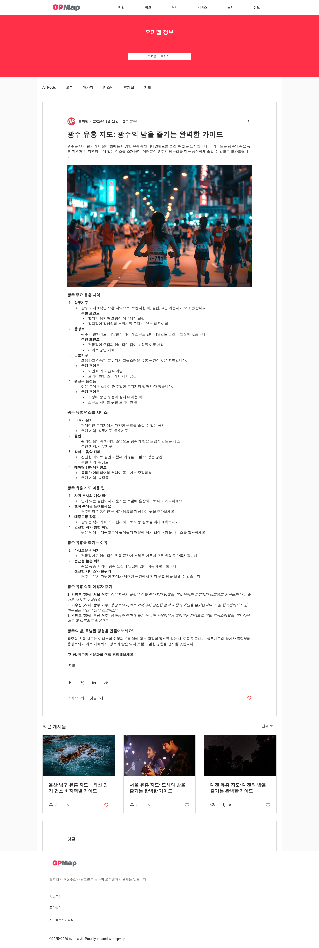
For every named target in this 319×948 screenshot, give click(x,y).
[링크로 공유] (106, 682)
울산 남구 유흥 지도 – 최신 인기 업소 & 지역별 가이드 (78, 787)
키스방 (108, 87)
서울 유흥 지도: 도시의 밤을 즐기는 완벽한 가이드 (157, 787)
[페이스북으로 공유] (69, 682)
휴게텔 (129, 87)
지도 (147, 87)
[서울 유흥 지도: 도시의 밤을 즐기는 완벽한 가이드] (160, 755)
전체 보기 (269, 726)
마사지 (88, 87)
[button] (202, 7)
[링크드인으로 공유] (94, 682)
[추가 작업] (249, 121)
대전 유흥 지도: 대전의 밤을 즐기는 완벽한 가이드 (238, 787)
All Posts (49, 87)
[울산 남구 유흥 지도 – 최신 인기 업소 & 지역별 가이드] (79, 755)
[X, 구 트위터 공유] (82, 682)
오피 (69, 87)
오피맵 (78, 939)
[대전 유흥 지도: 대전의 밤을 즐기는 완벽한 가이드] (240, 755)
